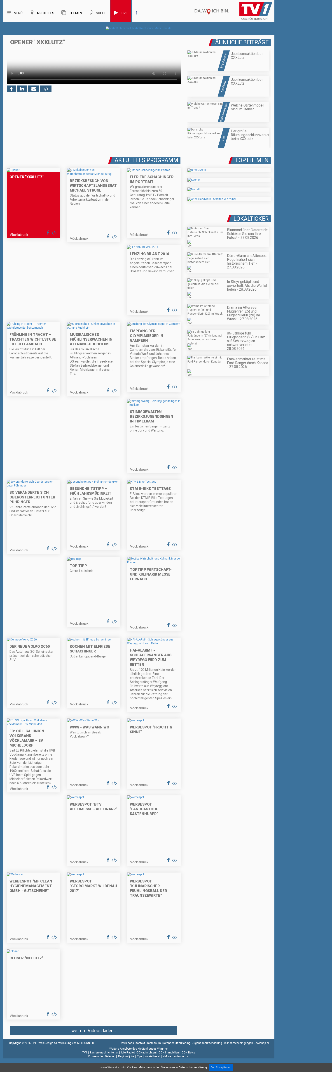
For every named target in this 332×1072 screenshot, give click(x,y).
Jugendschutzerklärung (207, 1043)
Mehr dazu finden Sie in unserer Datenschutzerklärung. (173, 1067)
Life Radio (127, 1052)
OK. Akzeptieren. (221, 1067)
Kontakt (140, 1043)
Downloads (127, 1043)
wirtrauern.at (181, 1056)
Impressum (154, 1043)
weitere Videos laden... (93, 1030)
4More (167, 1056)
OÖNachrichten (146, 1052)
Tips (139, 1056)
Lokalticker (251, 219)
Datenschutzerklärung (176, 1043)
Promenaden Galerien (101, 1056)
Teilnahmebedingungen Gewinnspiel (246, 1043)
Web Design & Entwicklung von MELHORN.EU (66, 1043)
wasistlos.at (152, 1056)
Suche (101, 13)
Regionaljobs (126, 1056)
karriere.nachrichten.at (104, 1052)
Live (124, 13)
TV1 (84, 1052)
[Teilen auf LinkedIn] (22, 88)
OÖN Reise (188, 1052)
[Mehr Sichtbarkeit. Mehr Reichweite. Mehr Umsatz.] (139, 28)
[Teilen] (33, 88)
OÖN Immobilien (169, 1052)
